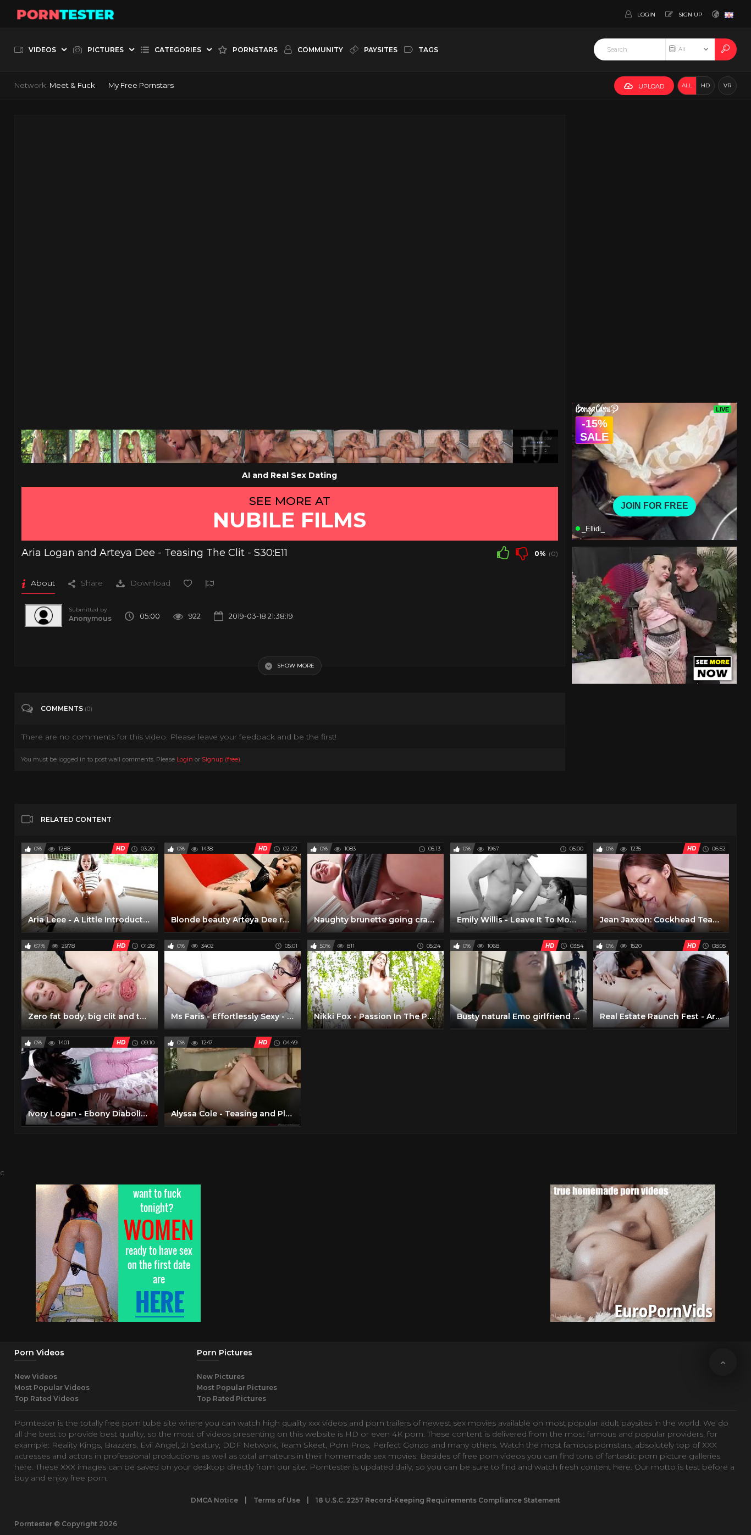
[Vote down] (522, 552)
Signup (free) (221, 759)
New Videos (35, 1376)
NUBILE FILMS (289, 519)
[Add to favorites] (188, 583)
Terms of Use (276, 1500)
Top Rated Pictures (231, 1398)
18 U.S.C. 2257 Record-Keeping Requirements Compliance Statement (438, 1500)
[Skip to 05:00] (535, 446)
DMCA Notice (214, 1500)
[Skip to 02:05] (223, 446)
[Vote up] (503, 552)
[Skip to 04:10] (446, 446)
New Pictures (221, 1376)
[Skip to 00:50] (89, 446)
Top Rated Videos (46, 1398)
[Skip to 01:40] (178, 446)
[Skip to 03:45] (401, 446)
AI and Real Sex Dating (289, 475)
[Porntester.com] (66, 13)
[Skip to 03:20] (356, 446)
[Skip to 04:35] (490, 446)
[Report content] (209, 583)
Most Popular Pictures (237, 1387)
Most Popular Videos (52, 1387)
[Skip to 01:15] (133, 446)
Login (184, 759)
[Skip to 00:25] (43, 446)
